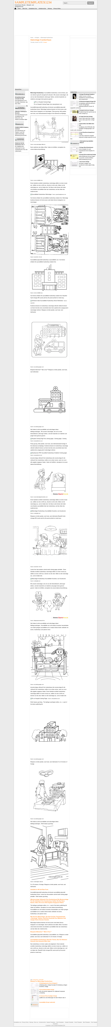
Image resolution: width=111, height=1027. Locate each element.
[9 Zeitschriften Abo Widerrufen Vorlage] (74, 128)
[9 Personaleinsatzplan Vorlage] (35, 993)
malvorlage (41, 979)
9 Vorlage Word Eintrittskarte (86, 147)
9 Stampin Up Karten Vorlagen (86, 110)
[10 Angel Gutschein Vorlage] (74, 120)
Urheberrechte (42, 8)
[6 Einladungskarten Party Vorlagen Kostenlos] (35, 987)
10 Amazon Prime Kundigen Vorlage (48, 996)
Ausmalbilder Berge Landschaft (47, 1002)
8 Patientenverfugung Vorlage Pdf (87, 101)
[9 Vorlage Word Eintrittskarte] (74, 151)
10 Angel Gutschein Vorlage (86, 116)
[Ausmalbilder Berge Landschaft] (35, 1005)
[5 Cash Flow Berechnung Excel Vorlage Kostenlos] (74, 136)
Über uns (24, 8)
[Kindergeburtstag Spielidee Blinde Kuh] (75, 143)
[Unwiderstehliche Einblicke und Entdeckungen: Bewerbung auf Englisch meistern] (19, 124)
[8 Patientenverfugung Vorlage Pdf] (74, 105)
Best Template (86, 1022)
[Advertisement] (55, 22)
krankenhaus (35, 979)
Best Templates (60, 1022)
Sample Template (69, 1022)
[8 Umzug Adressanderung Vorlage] (74, 158)
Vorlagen (37, 37)
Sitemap (50, 8)
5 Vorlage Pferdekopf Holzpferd (86, 94)
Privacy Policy (57, 8)
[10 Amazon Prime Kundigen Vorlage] (35, 1000)
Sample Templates (50, 1022)
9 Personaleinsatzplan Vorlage (46, 989)
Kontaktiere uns (33, 8)
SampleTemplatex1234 (33, 2)
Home (19, 8)
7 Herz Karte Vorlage (84, 161)
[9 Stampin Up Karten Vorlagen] (74, 113)
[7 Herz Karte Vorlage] (74, 166)
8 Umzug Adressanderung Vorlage (87, 154)
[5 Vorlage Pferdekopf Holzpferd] (74, 98)
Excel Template (78, 1022)
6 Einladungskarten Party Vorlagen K (48, 983)
